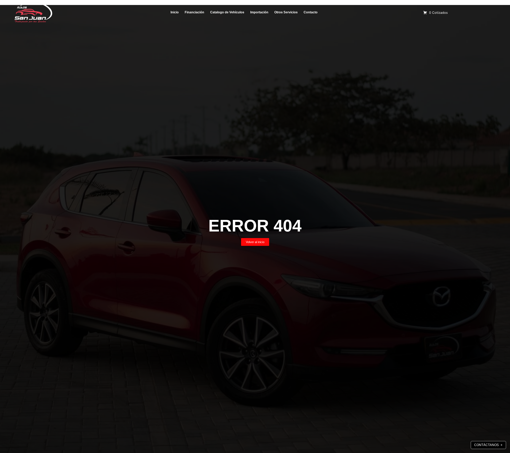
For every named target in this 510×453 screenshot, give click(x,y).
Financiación (194, 12)
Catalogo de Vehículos (227, 12)
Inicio (175, 12)
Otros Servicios (286, 12)
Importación (259, 12)
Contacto (311, 12)
